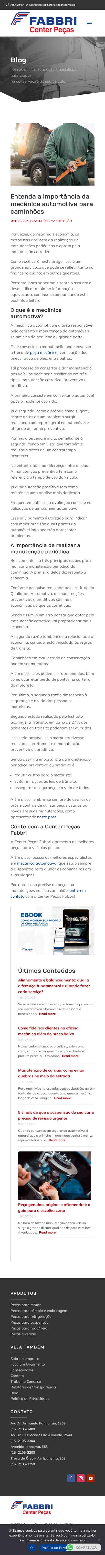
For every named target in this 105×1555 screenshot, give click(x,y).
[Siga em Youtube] (90, 1478)
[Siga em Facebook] (71, 1478)
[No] (98, 1539)
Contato (17, 1376)
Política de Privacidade (30, 1399)
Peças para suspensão (29, 1322)
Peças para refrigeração (31, 1316)
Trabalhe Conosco (25, 1382)
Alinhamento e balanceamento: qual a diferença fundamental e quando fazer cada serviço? (54, 986)
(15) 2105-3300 (22, 1441)
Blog (14, 1393)
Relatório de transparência (33, 1387)
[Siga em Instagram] (81, 1478)
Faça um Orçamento (27, 1365)
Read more (47, 1014)
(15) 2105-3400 (22, 1429)
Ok (32, 1548)
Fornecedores (21, 1370)
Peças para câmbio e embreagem (38, 1310)
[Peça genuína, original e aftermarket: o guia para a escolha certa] (54, 1176)
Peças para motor (25, 1304)
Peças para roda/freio (28, 1328)
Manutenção (61, 221)
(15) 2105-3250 (22, 1464)
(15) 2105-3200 (22, 1452)
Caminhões (40, 221)
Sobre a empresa (24, 1359)
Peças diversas (23, 1334)
